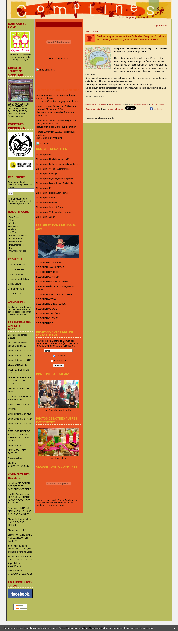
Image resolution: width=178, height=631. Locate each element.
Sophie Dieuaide (16, 546)
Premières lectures (18, 235)
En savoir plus (146, 628)
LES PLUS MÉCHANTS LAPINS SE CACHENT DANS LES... (19, 500)
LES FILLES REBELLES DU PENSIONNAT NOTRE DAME (19, 380)
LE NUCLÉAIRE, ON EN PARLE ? (20, 538)
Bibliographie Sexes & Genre (49, 207)
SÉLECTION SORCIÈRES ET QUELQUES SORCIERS (19, 486)
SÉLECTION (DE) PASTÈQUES (51, 304)
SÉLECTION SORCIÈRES (48, 313)
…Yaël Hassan (15, 293)
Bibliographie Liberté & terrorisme (52, 193)
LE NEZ (22, 530)
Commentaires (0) (93, 109)
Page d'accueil (160, 26)
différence (119, 109)
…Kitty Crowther (15, 284)
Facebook (157, 109)
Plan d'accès (20, 113)
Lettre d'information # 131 (20, 350)
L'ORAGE (12, 409)
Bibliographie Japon (45, 217)
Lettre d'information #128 (19, 414)
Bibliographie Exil (44, 188)
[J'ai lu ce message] (174, 628)
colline (11, 570)
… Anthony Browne (17, 264)
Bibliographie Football (46, 202)
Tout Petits (14, 217)
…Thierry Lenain (16, 289)
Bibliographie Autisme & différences (53, 169)
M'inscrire (60, 356)
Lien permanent (157, 104)
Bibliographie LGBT (45, 154)
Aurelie (11, 508)
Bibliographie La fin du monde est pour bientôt (58, 164)
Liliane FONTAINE (16, 535)
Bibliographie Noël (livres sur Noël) (52, 159)
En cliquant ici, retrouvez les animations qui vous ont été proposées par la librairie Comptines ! (19, 310)
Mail (10, 113)
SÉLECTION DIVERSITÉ (47, 272)
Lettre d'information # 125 (20, 445)
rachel (11, 483)
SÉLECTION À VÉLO (46, 299)
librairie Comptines (17, 494)
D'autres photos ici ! (58, 58)
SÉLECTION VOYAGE (46, 309)
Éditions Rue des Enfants (20, 556)
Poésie (12, 229)
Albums (12, 220)
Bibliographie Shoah (45, 198)
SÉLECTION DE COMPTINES (50, 262)
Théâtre (13, 232)
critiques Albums (141, 104)
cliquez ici (69, 345)
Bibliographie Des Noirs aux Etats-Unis (54, 183)
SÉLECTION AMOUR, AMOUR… (51, 267)
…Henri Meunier (16, 274)
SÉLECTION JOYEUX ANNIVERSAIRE (54, 294)
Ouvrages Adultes (17, 251)
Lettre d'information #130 (19, 355)
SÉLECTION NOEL (45, 323)
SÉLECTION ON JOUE (47, 318)
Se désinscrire (60, 360)
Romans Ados (15, 242)
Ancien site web (15, 116)
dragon (111, 109)
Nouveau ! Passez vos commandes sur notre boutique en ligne (20, 57)
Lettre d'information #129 (19, 360)
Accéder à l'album (58, 458)
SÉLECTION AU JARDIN (47, 277)
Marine (11, 530)
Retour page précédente (96, 104)
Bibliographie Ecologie (47, 174)
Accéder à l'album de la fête (58, 410)
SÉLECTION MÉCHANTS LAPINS (52, 281)
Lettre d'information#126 (19, 423)
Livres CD (14, 226)
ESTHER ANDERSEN (18, 404)
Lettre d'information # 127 (20, 419)
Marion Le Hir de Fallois (19, 519)
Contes (12, 223)
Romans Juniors (17, 238)
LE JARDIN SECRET (18, 365)
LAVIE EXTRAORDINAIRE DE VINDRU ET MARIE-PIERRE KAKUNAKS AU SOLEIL (19, 434)
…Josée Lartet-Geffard (18, 279)
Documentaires (16, 245)
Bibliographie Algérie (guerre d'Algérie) (54, 178)
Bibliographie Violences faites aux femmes (56, 212)
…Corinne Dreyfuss (17, 269)
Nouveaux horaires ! (17, 458)
